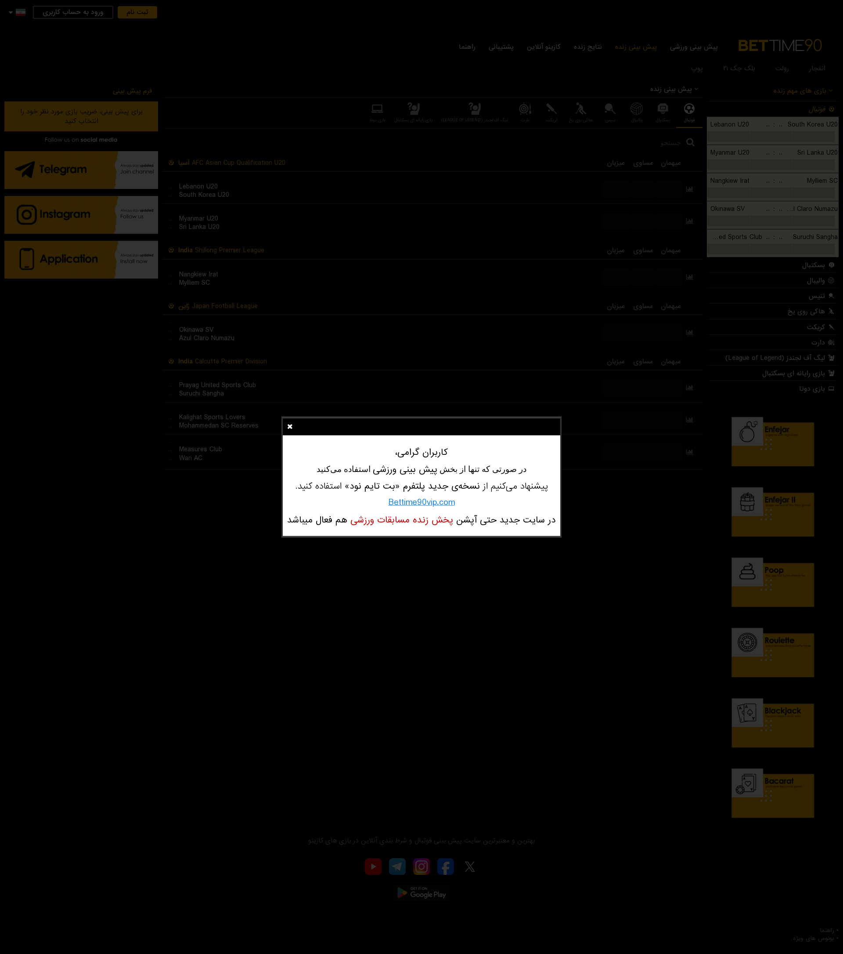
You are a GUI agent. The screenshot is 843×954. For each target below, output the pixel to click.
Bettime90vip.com (422, 502)
